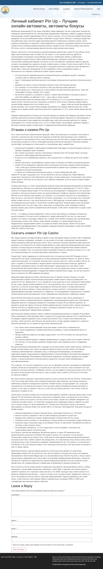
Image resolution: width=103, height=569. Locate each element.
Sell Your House (39, 9)
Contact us (96, 14)
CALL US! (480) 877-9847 (67, 3)
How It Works (28, 557)
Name (14, 520)
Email (14, 528)
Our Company (81, 2)
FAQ (98, 9)
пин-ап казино (55, 104)
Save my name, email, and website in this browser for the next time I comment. (43, 545)
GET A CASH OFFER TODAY (94, 2)
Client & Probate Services (83, 9)
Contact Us (20, 557)
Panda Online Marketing (78, 564)
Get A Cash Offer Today (8, 557)
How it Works (54, 9)
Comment (15, 495)
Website (14, 536)
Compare (66, 9)
